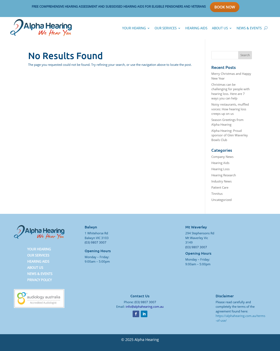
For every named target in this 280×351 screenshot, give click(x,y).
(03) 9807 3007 (95, 242)
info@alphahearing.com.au (145, 306)
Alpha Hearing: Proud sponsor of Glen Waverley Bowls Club (229, 135)
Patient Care (219, 187)
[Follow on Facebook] (136, 314)
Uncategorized (221, 200)
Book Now (224, 7)
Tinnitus (217, 193)
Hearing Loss (220, 169)
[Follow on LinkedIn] (144, 314)
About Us (220, 28)
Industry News (221, 181)
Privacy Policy (39, 280)
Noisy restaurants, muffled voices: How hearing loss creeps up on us (230, 109)
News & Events (249, 28)
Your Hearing (134, 28)
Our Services (166, 28)
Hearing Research (223, 175)
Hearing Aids (196, 28)
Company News (222, 157)
